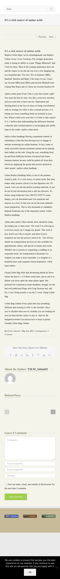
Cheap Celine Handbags (21, 59)
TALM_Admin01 (13, 331)
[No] (56, 567)
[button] (7, 412)
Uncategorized (40, 331)
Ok (30, 572)
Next (51, 37)
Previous (42, 37)
